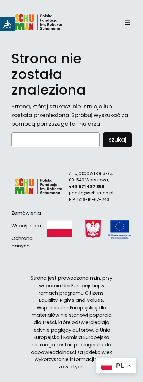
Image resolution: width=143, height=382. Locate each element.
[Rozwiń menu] (128, 22)
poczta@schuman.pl (91, 193)
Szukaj (117, 140)
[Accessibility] (7, 24)
